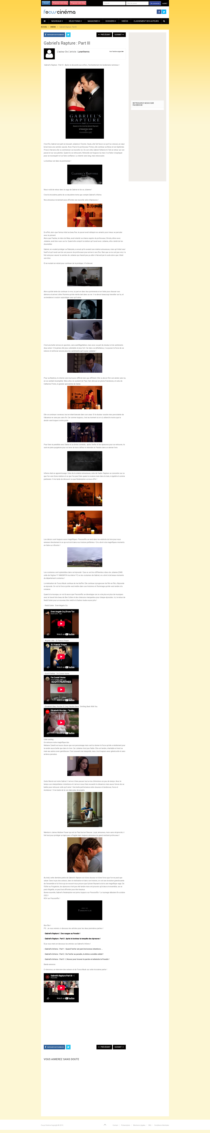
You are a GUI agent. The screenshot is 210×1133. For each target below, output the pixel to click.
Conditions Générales (161, 1125)
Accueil (46, 3)
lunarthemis (83, 51)
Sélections (75, 21)
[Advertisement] (85, 1088)
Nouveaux (56, 21)
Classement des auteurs (146, 21)
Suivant (118, 35)
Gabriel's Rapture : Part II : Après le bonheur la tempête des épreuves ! (72, 939)
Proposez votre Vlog (78, 3)
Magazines (93, 21)
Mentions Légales (139, 1125)
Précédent (105, 35)
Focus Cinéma (46, 1125)
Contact (115, 1125)
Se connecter (155, 3)
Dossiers (110, 21)
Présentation (125, 1125)
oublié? (164, 3)
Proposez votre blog (60, 3)
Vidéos (125, 21)
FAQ (149, 1125)
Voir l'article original (115, 51)
